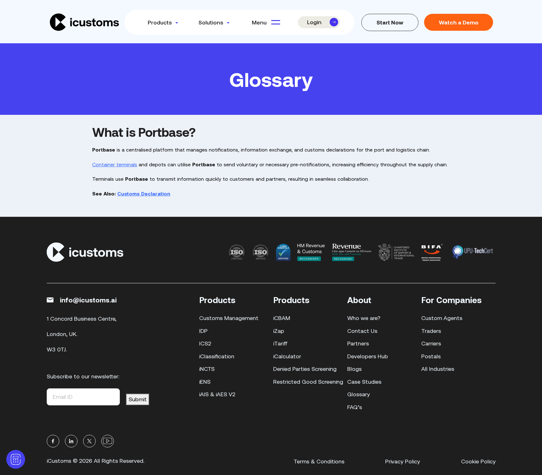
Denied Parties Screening (305, 369)
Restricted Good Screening (308, 381)
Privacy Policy (402, 461)
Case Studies (364, 381)
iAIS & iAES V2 (217, 394)
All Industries (437, 369)
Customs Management (228, 318)
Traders (431, 331)
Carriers (431, 343)
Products (160, 22)
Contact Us (362, 331)
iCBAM (281, 318)
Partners (358, 343)
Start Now (389, 22)
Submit (138, 399)
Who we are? (363, 318)
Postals (431, 356)
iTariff (280, 343)
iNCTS (207, 369)
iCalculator (287, 356)
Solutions (211, 22)
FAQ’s (354, 407)
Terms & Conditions (319, 461)
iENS (204, 381)
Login (314, 22)
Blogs (354, 369)
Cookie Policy (478, 461)
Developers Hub (367, 356)
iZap (278, 331)
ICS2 (205, 343)
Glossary (358, 394)
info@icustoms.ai (88, 300)
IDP (203, 331)
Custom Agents (441, 318)
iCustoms (59, 460)
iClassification (216, 356)
